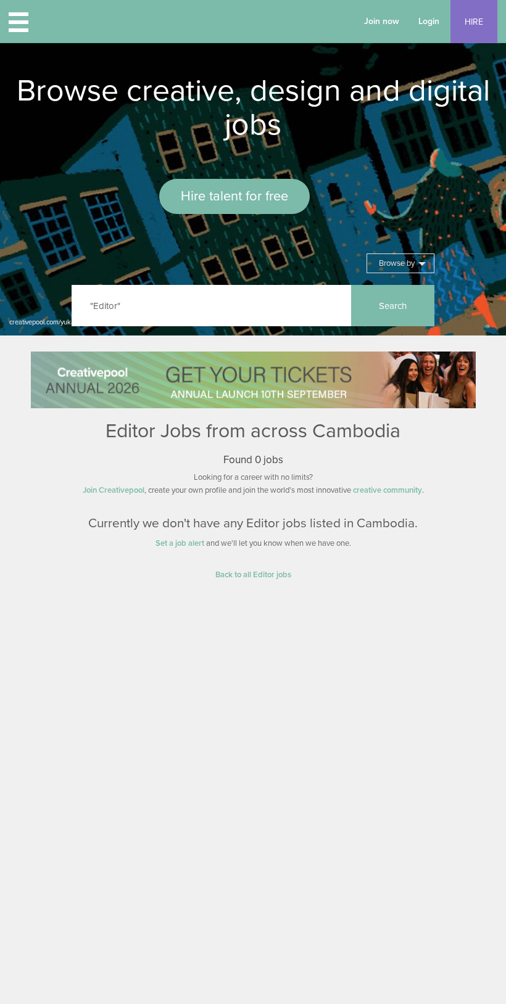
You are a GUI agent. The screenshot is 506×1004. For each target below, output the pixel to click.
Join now (381, 21)
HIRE (474, 22)
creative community (387, 490)
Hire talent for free (234, 196)
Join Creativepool (113, 490)
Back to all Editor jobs (253, 575)
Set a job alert (180, 543)
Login (428, 21)
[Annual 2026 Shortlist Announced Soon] (253, 380)
